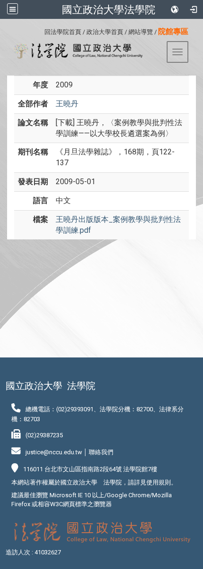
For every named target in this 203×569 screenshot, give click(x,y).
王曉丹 (67, 103)
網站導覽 (140, 31)
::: (41, 30)
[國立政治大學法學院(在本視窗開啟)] (75, 50)
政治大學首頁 (104, 31)
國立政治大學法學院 (108, 9)
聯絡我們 (101, 452)
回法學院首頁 (62, 31)
